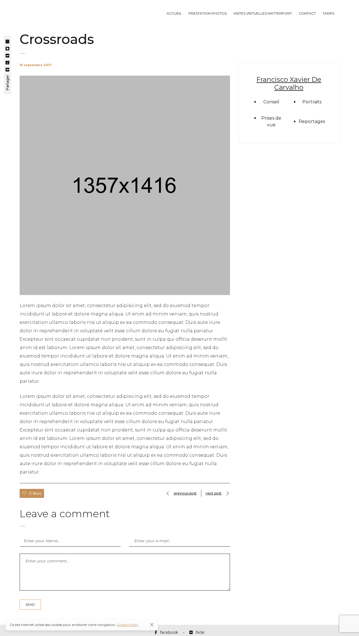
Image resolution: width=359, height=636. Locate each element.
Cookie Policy (127, 625)
